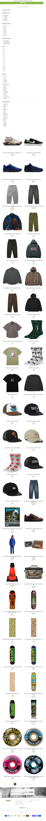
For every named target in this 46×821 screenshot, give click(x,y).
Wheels (5, 123)
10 (4, 66)
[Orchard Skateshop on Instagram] (24, 808)
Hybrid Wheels (6, 42)
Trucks (5, 121)
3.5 (4, 48)
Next (29, 784)
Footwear (5, 113)
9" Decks (5, 20)
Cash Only (6, 92)
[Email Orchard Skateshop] (26, 808)
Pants (5, 112)
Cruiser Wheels (6, 40)
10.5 (4, 67)
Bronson (5, 88)
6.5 (4, 56)
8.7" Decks (6, 19)
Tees (4, 116)
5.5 (4, 54)
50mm (5, 26)
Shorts (5, 126)
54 (25, 784)
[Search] (41, 3)
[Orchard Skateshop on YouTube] (22, 808)
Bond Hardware (6, 84)
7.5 (4, 59)
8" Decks (5, 18)
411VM (5, 76)
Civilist (5, 94)
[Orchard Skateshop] (23, 3)
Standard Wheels (7, 43)
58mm (5, 34)
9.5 (4, 65)
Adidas (5, 79)
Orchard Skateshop (24, 812)
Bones (5, 86)
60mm (5, 35)
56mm (5, 32)
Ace (4, 77)
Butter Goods (6, 91)
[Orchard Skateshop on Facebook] (20, 808)
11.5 (4, 70)
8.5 (4, 62)
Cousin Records (6, 97)
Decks (5, 119)
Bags (5, 105)
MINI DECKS (6, 15)
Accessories (6, 104)
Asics (5, 83)
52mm (5, 27)
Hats (5, 108)
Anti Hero (5, 81)
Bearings (5, 124)
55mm (5, 31)
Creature (5, 98)
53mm (5, 28)
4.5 (4, 51)
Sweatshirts (6, 115)
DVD (5, 106)
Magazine (5, 109)
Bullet (5, 90)
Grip (4, 120)
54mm (5, 30)
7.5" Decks (5, 16)
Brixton (5, 87)
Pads (5, 110)
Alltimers (5, 80)
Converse (5, 95)
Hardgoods (6, 117)
